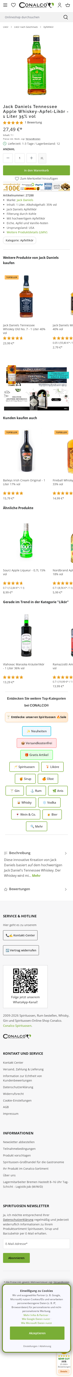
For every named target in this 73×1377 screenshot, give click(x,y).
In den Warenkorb (36, 170)
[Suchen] (65, 17)
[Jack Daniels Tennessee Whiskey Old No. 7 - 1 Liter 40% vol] (26, 296)
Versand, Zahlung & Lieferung (23, 1069)
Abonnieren (16, 1258)
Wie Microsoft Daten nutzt (36, 1323)
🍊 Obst (48, 779)
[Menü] (5, 5)
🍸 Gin (14, 791)
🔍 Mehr (36, 826)
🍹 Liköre (52, 767)
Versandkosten (33, 138)
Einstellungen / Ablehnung (37, 1346)
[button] (64, 1356)
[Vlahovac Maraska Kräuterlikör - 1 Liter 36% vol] (26, 635)
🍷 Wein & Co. (26, 814)
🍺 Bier (52, 814)
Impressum (10, 1114)
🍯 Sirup (25, 779)
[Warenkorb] (68, 5)
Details (63, 1371)
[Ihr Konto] (60, 5)
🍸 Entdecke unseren (36, 717)
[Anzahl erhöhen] (31, 158)
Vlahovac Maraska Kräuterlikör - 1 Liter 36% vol (23, 666)
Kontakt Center (13, 1062)
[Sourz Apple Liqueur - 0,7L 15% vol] (26, 541)
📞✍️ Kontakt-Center (20, 935)
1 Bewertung (33, 122)
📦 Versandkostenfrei (36, 743)
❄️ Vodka (49, 802)
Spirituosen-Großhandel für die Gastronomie (33, 1162)
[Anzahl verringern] (8, 158)
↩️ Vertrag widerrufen (21, 950)
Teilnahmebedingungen (19, 1149)
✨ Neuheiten (37, 731)
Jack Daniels (25, 200)
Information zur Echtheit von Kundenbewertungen (22, 1078)
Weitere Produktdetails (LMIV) (27, 232)
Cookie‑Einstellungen (17, 1100)
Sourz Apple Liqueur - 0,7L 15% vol (24, 572)
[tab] (35, 864)
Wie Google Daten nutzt (36, 1319)
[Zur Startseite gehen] (36, 5)
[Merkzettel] (13, 5)
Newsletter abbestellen (19, 1142)
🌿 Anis (58, 791)
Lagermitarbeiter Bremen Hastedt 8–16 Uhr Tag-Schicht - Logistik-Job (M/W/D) (36, 1184)
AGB (6, 1107)
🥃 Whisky (24, 802)
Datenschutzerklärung (18, 1087)
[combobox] (29, 17)
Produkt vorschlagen (17, 1155)
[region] (36, 64)
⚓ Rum (36, 791)
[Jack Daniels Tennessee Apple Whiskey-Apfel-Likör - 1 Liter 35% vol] (36, 64)
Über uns (9, 1175)
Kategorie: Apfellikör (19, 240)
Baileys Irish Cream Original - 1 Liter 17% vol (24, 482)
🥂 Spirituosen (24, 767)
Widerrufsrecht (13, 1094)
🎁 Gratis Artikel (36, 755)
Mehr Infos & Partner (36, 1315)
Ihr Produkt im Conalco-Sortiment (25, 1168)
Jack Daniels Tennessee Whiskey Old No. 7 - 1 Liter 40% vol (24, 329)
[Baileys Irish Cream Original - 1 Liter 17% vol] (26, 451)
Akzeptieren (37, 1333)
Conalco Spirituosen (17, 1026)
